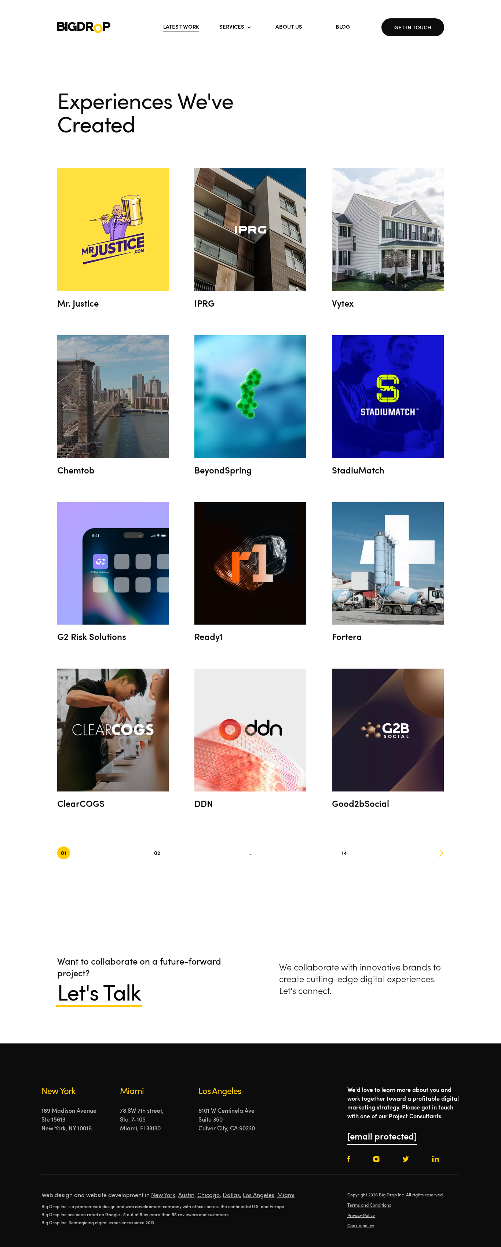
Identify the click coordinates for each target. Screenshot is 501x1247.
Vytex (343, 304)
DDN (203, 804)
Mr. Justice (78, 304)
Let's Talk (99, 995)
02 (157, 853)
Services (231, 27)
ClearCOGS (81, 804)
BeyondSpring (223, 471)
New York (163, 1196)
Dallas (231, 1196)
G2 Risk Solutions (91, 637)
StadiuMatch (358, 471)
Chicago (208, 1196)
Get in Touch (412, 28)
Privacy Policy (361, 1216)
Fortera (347, 637)
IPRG (204, 304)
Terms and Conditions (369, 1205)
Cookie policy (360, 1226)
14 (344, 853)
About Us (288, 27)
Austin (186, 1196)
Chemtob (76, 471)
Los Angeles (258, 1196)
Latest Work (181, 27)
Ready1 (208, 637)
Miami (286, 1196)
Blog (343, 27)
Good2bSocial (360, 804)
